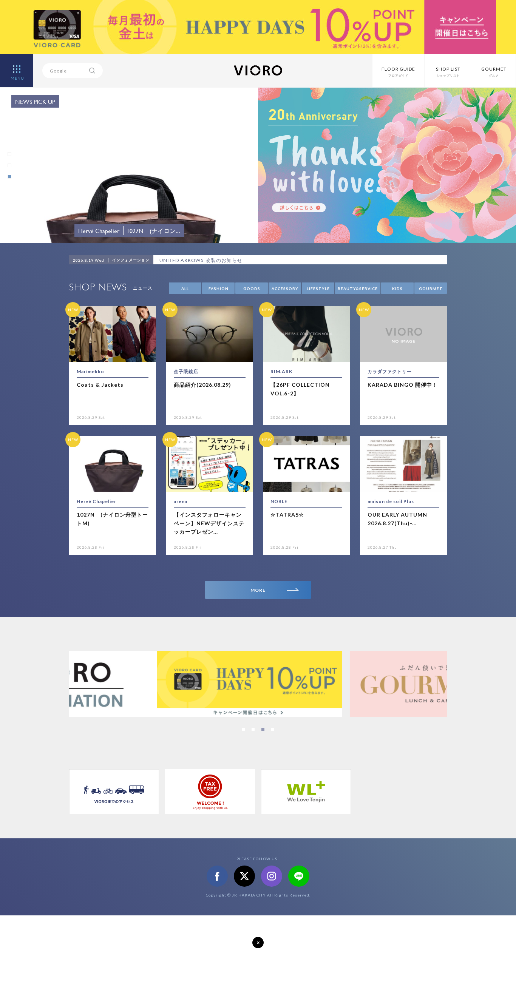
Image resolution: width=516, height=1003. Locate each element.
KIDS (397, 288)
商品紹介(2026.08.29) (202, 384)
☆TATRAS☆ (287, 514)
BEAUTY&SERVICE (358, 288)
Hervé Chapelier (96, 501)
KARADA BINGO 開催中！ (403, 384)
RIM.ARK (281, 371)
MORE (258, 590)
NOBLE (278, 501)
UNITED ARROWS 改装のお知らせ (201, 260)
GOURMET (431, 288)
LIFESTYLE (318, 288)
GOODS (251, 288)
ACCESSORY (285, 288)
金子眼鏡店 (186, 371)
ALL (185, 288)
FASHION (219, 288)
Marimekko (90, 371)
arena (180, 501)
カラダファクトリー (390, 371)
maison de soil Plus (391, 501)
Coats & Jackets (100, 384)
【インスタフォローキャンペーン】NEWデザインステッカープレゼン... (209, 523)
